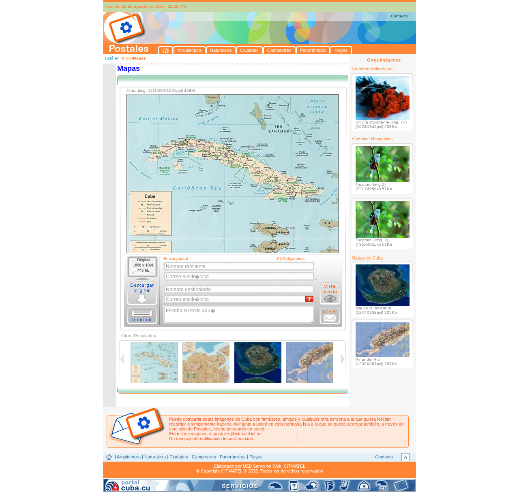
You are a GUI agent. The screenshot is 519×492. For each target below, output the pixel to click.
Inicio (127, 58)
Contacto (399, 16)
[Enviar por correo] (330, 316)
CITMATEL (294, 466)
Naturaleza (155, 456)
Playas (256, 456)
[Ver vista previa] (330, 293)
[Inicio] (166, 50)
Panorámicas (233, 456)
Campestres (204, 456)
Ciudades (178, 456)
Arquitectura (129, 456)
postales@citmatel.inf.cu (238, 433)
